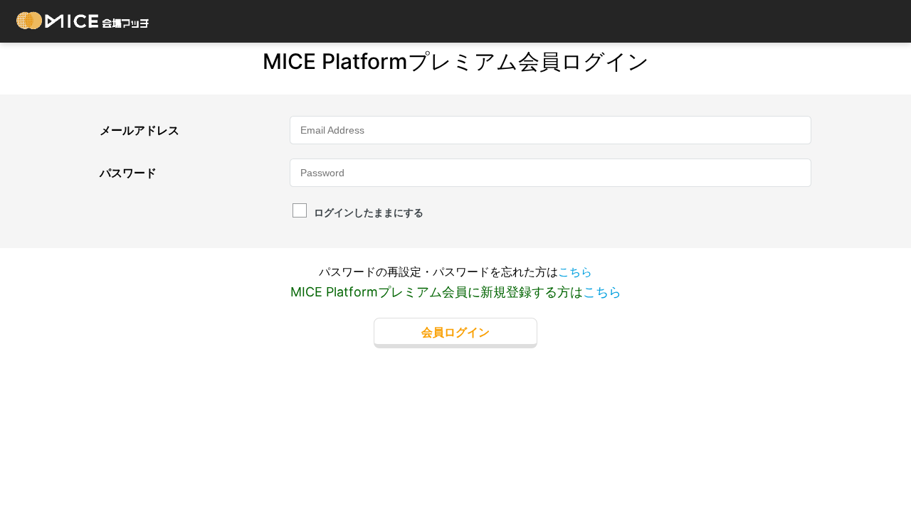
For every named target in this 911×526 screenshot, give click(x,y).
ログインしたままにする (368, 212)
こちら (575, 271)
